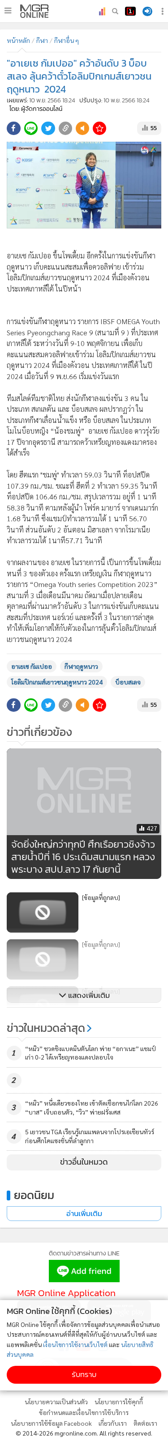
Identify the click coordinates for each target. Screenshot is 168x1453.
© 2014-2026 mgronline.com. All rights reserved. (84, 1433)
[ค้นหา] (115, 11)
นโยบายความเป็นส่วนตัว (56, 1402)
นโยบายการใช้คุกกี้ (119, 1402)
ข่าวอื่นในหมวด (84, 1162)
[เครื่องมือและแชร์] (163, 11)
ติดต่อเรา (145, 1423)
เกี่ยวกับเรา (113, 1423)
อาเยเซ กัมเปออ (31, 666)
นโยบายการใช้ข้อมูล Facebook (51, 1423)
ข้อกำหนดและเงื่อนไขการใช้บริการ (84, 1412)
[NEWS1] (130, 11)
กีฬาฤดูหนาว (81, 666)
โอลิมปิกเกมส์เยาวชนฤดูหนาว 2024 (57, 682)
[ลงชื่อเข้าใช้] (147, 11)
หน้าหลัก (18, 40)
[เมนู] (7, 11)
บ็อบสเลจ (128, 682)
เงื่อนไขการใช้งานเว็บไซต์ (75, 1344)
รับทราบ (84, 1374)
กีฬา (42, 40)
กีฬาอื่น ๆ (66, 40)
